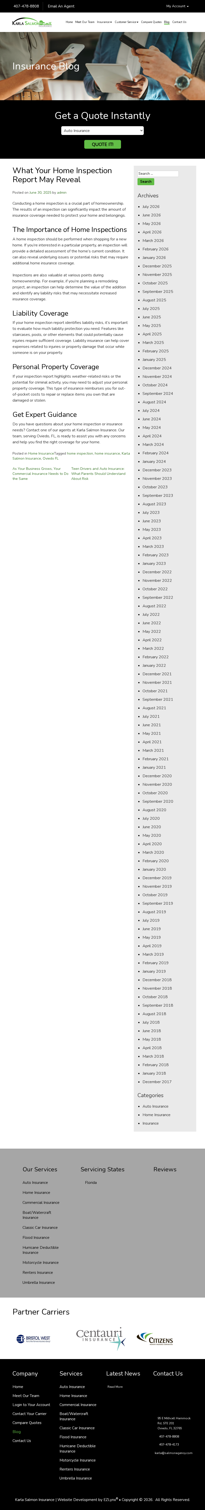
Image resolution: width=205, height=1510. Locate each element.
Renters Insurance (37, 1272)
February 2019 (155, 963)
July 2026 (151, 206)
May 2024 (151, 427)
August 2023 (154, 504)
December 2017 (157, 1082)
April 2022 (152, 640)
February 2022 (155, 657)
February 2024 (155, 453)
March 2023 (153, 546)
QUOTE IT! (102, 144)
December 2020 (157, 776)
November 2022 (157, 580)
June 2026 (151, 215)
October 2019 (155, 895)
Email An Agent (60, 6)
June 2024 (151, 419)
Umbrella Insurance (38, 1282)
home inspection (80, 453)
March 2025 (153, 342)
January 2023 (154, 563)
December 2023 (157, 470)
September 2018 (157, 1005)
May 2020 (151, 835)
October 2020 (155, 793)
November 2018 (157, 988)
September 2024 (157, 393)
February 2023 (155, 555)
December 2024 (157, 368)
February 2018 (155, 1065)
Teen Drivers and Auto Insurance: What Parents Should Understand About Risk (98, 473)
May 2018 (151, 1039)
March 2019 (153, 954)
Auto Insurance (155, 1106)
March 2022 (153, 648)
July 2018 (151, 1022)
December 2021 (157, 674)
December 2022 (157, 572)
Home (69, 22)
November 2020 (157, 784)
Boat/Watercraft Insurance (36, 1215)
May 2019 (151, 937)
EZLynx (110, 1499)
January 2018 (154, 1073)
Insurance (103, 22)
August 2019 (154, 912)
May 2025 (151, 325)
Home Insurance (41, 453)
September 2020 (157, 801)
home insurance (107, 453)
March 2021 (153, 750)
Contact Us (179, 22)
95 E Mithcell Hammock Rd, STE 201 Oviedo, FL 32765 (174, 1423)
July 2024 (151, 410)
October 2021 (155, 691)
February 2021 (155, 759)
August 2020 (154, 810)
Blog (167, 22)
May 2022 (151, 631)
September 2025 (157, 291)
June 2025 (151, 317)
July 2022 (151, 614)
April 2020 (152, 844)
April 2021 (152, 742)
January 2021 (154, 767)
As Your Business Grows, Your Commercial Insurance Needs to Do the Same (40, 473)
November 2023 (157, 478)
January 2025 (154, 359)
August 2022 (154, 606)
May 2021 (151, 733)
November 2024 (157, 376)
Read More (115, 1387)
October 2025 (155, 283)
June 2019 (151, 929)
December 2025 (157, 266)
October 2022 (155, 589)
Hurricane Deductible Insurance (40, 1250)
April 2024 (152, 436)
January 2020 (154, 869)
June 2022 (151, 623)
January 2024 (154, 461)
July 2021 (151, 716)
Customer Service (125, 22)
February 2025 (155, 351)
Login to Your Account (31, 1404)
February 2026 (155, 249)
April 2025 (152, 334)
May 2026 (151, 223)
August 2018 (154, 1014)
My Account (176, 6)
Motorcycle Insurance (40, 1262)
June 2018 (151, 1031)
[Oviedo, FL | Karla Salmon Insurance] (32, 22)
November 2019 (157, 886)
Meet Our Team (84, 22)
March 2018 (153, 1056)
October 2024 (155, 385)
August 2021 (154, 708)
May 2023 (151, 529)
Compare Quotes (151, 22)
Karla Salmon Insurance (34, 1499)
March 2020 (153, 852)
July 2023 (151, 512)
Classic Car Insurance (40, 1227)
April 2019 (152, 946)
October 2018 (155, 997)
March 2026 (153, 240)
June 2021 (151, 725)
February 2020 (155, 861)
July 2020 (151, 818)
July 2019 (151, 920)
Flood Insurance (36, 1237)
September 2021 (157, 699)
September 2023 (157, 495)
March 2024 (153, 444)
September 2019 (157, 903)
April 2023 (152, 538)
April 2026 (152, 232)
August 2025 (154, 300)
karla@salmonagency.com (173, 1453)
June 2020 (151, 827)
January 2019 (154, 971)
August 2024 (154, 402)
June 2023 (151, 521)
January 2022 (154, 665)
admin (61, 192)
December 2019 (157, 878)
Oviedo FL (50, 458)
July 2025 (151, 308)
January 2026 (154, 257)
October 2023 (155, 487)
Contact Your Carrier (29, 1413)
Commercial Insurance (41, 1202)
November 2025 (157, 274)
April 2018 (152, 1048)
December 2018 (157, 980)
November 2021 (157, 682)
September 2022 (157, 597)
